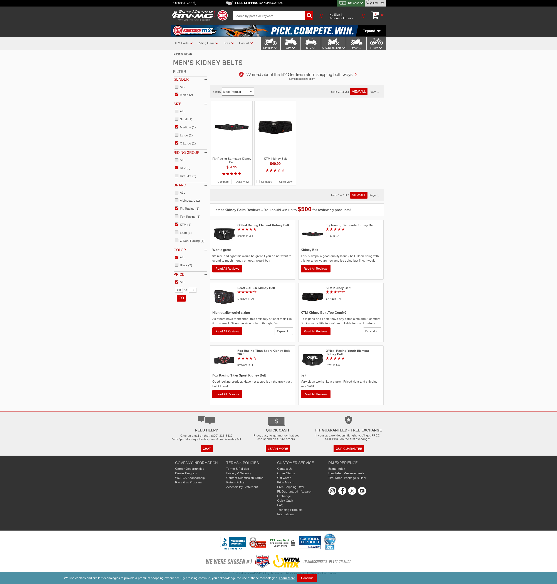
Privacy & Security (238, 473)
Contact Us (284, 468)
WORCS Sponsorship (190, 477)
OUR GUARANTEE (349, 448)
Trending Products (289, 509)
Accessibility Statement (242, 487)
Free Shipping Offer (290, 487)
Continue (307, 578)
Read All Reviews (227, 268)
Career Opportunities (189, 468)
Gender (181, 79)
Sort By (217, 91)
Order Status (286, 473)
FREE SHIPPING (259, 3)
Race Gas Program (188, 482)
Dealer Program (186, 473)
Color (180, 250)
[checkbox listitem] (180, 87)
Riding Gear (182, 54)
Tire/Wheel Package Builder (347, 477)
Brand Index (336, 468)
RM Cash (353, 3)
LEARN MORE (278, 448)
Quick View (242, 181)
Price (179, 274)
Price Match (285, 482)
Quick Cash (285, 500)
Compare (223, 181)
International (285, 514)
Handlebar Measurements (346, 473)
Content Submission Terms (244, 477)
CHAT (207, 448)
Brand (180, 185)
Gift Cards (284, 477)
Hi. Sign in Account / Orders (341, 16)
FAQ (280, 505)
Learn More (287, 578)
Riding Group (187, 152)
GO (181, 298)
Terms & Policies (237, 468)
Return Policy (235, 482)
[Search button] (309, 15)
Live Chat (378, 3)
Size (177, 104)
